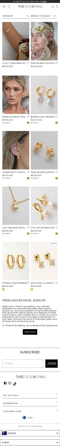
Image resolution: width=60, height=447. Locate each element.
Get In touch (11, 395)
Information (10, 403)
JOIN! (51, 363)
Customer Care (12, 411)
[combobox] (30, 433)
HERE (44, 1)
